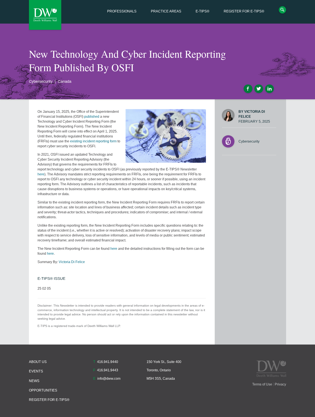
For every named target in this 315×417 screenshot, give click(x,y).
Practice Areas (166, 11)
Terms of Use (262, 384)
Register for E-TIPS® (244, 11)
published (92, 116)
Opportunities (43, 390)
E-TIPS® (202, 11)
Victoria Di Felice (72, 262)
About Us (38, 362)
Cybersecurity (40, 81)
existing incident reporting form (93, 141)
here (41, 174)
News (34, 381)
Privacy (280, 384)
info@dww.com (108, 378)
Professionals (121, 11)
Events (36, 371)
